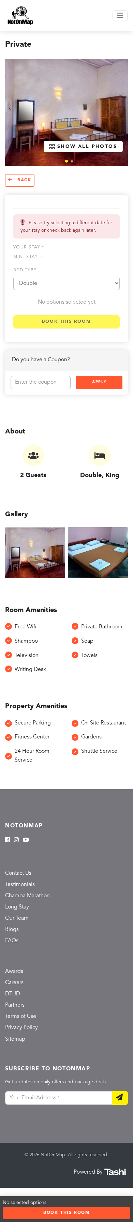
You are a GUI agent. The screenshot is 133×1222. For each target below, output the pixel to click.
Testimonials (20, 884)
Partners (15, 1005)
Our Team (17, 918)
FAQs (11, 941)
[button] (66, 161)
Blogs (12, 929)
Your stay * (28, 247)
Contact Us (18, 873)
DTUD (12, 994)
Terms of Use (20, 1016)
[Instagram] (16, 840)
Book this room (66, 321)
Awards (14, 971)
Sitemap (15, 1039)
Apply (99, 382)
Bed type (24, 270)
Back (23, 180)
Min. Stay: (28, 257)
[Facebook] (7, 840)
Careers (14, 983)
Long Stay (17, 907)
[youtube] (26, 840)
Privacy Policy (21, 1027)
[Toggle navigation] (120, 15)
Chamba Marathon (27, 896)
